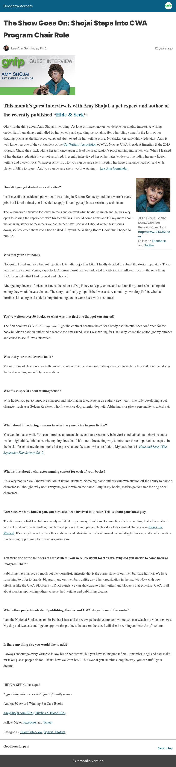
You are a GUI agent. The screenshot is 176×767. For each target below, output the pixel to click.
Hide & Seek (70, 114)
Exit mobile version (88, 761)
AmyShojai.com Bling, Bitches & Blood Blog (34, 712)
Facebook (159, 241)
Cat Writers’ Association (80, 144)
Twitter (149, 245)
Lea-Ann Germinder (113, 168)
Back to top (165, 748)
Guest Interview (31, 732)
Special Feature (54, 732)
